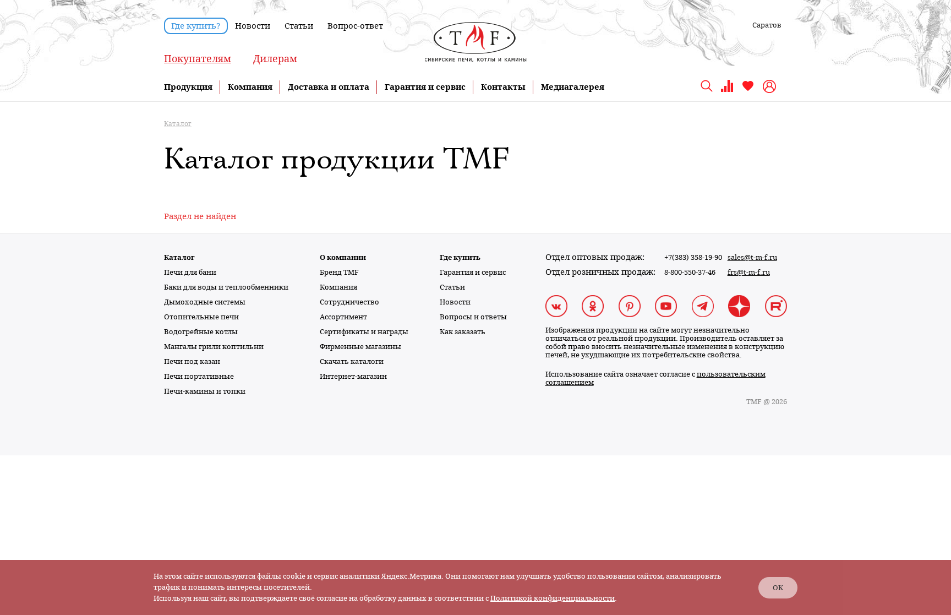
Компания (250, 87)
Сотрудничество (349, 302)
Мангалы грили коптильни (214, 346)
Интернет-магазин (353, 376)
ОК (778, 588)
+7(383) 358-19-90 (693, 257)
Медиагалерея (572, 87)
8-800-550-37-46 (689, 272)
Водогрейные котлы (201, 332)
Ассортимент (343, 317)
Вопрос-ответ (355, 26)
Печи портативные (199, 376)
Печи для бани (190, 272)
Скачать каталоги (352, 361)
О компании (343, 257)
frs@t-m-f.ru (749, 272)
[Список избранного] (748, 90)
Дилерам (275, 58)
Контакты (503, 87)
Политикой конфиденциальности (552, 598)
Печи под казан (192, 361)
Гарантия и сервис (425, 87)
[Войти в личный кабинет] (771, 86)
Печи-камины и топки (204, 391)
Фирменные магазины (360, 346)
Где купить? (196, 26)
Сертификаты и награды (364, 332)
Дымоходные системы (204, 302)
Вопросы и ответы (473, 317)
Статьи (299, 26)
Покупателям (197, 58)
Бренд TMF (339, 272)
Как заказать (462, 332)
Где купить (460, 257)
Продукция (188, 87)
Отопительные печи (201, 317)
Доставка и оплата (328, 87)
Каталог (179, 257)
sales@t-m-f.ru (752, 257)
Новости (252, 26)
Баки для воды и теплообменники (226, 287)
